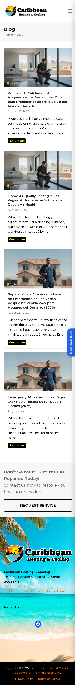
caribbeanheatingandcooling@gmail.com (34, 591)
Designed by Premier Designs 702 (38, 672)
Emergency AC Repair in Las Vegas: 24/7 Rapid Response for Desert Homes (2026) (37, 401)
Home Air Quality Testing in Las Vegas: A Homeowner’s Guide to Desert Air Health (35, 200)
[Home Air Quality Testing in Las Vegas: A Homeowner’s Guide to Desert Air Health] (38, 170)
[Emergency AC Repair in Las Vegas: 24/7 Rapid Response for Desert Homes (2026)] (38, 371)
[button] (70, 10)
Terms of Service (49, 679)
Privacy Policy (24, 679)
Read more (17, 141)
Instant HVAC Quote (71, 342)
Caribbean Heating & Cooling (49, 668)
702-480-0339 (14, 586)
